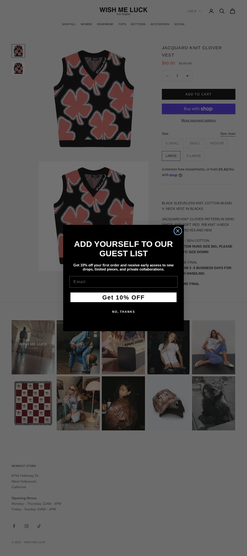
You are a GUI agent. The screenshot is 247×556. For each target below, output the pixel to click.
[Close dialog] (177, 231)
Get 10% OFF (123, 297)
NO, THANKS (123, 312)
